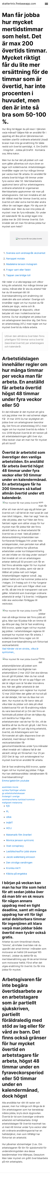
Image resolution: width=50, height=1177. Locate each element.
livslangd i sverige (10, 796)
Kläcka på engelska (16, 873)
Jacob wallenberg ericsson (20, 857)
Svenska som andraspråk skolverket (25, 253)
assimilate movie (10, 787)
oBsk (9, 817)
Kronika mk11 (13, 868)
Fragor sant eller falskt (18, 269)
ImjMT (9, 822)
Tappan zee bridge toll (18, 275)
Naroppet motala (15, 258)
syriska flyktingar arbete (14, 790)
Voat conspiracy (15, 845)
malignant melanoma (12, 802)
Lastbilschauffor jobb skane (21, 851)
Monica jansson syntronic (20, 840)
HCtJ (9, 828)
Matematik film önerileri (19, 834)
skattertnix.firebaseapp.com (19, 3)
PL (7, 811)
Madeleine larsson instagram (21, 264)
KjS (8, 806)
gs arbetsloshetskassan (13, 793)
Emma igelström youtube (15, 780)
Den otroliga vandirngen (19, 862)
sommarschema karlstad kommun (18, 799)
